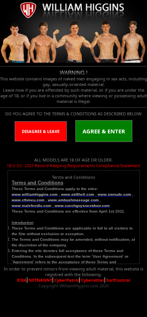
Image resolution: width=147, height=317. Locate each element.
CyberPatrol (66, 280)
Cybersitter (92, 280)
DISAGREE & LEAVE (41, 131)
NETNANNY (40, 280)
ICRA (22, 280)
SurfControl (118, 280)
